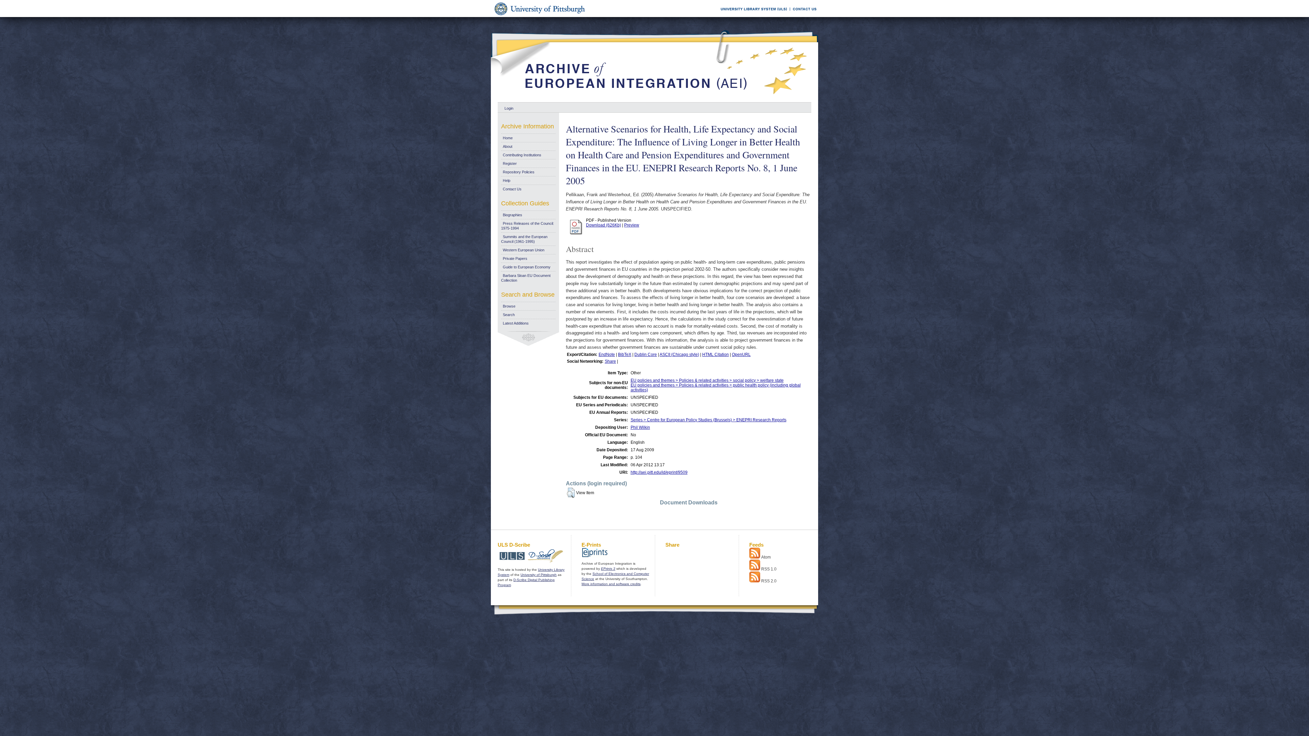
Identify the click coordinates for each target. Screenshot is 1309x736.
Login (509, 108)
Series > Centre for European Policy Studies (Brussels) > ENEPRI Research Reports (708, 420)
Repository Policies (519, 172)
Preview (631, 225)
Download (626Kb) (603, 225)
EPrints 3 (608, 568)
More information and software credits (611, 584)
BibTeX (624, 354)
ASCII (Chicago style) (679, 354)
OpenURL (741, 354)
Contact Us (512, 189)
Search (509, 315)
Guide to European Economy (527, 267)
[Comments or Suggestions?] (803, 16)
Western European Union (523, 250)
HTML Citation (715, 354)
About (507, 146)
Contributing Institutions (522, 155)
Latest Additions (516, 323)
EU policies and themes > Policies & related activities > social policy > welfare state (707, 380)
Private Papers (515, 258)
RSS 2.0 (769, 581)
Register (510, 163)
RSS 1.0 (769, 569)
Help (506, 180)
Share (610, 361)
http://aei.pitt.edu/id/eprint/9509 (659, 472)
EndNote (607, 354)
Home (508, 138)
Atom (766, 557)
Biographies (512, 215)
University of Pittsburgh (539, 575)
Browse (509, 306)
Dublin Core (645, 354)
